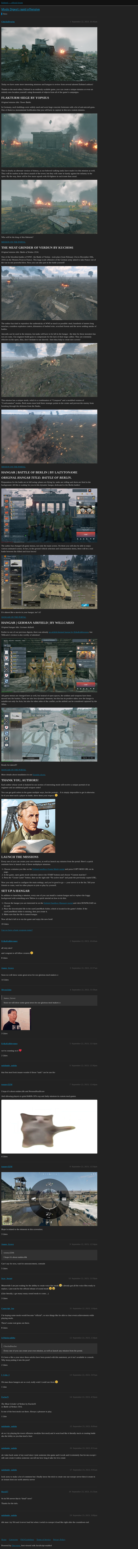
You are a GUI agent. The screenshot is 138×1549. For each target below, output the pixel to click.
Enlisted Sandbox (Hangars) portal (58, 903)
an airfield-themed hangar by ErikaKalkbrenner (69, 632)
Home (3, 1540)
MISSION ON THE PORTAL (13, 242)
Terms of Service (44, 1540)
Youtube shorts (39, 775)
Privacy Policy (59, 1540)
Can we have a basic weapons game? (17, 930)
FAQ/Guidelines (27, 1540)
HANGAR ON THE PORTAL (13, 617)
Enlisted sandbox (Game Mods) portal (48, 869)
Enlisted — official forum (12, 3)
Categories (13, 1540)
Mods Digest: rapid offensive (20, 9)
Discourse (16, 1545)
